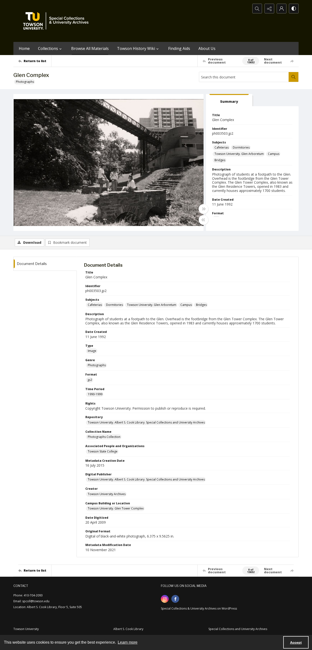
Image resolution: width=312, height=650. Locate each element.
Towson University (26, 629)
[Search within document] (293, 77)
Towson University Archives (107, 494)
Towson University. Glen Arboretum (239, 154)
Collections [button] (48, 48)
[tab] (229, 100)
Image (92, 351)
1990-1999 (95, 394)
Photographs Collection (104, 437)
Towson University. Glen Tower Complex (116, 508)
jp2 (90, 380)
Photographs (25, 82)
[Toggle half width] (203, 220)
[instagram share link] (165, 599)
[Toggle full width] (203, 209)
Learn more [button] (127, 642)
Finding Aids (179, 48)
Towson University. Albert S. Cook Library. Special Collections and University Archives (146, 422)
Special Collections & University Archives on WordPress (199, 608)
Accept (296, 642)
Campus (273, 154)
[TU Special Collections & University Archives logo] (57, 21)
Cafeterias (221, 147)
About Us (206, 48)
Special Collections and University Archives (237, 629)
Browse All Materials (90, 48)
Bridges (219, 160)
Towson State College (102, 451)
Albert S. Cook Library (128, 629)
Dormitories (241, 147)
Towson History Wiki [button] (136, 48)
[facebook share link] (175, 599)
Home (24, 48)
